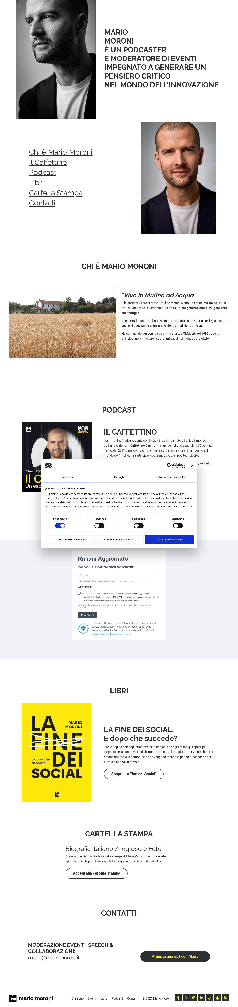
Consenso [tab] (66, 477)
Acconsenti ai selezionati (119, 539)
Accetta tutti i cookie (169, 539)
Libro (104, 998)
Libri (36, 182)
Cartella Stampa (56, 193)
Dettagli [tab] (119, 477)
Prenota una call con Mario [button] (175, 956)
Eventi (92, 998)
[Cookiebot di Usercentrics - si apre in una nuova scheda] (169, 465)
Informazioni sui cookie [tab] (171, 477)
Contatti (42, 203)
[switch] (99, 525)
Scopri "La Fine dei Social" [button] (133, 774)
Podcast (42, 172)
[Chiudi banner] (192, 465)
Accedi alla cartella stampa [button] (96, 873)
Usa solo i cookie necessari (69, 539)
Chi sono (77, 998)
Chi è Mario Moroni (61, 152)
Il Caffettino (48, 162)
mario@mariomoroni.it (54, 957)
